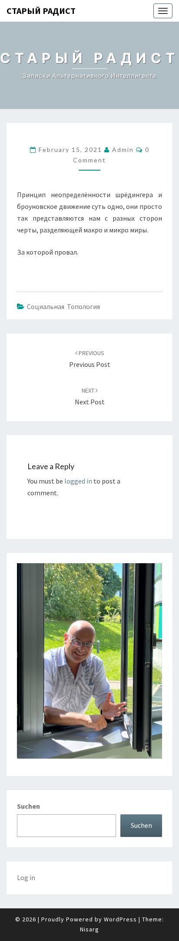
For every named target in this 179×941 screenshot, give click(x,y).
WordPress (120, 919)
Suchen (28, 806)
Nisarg (89, 929)
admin (123, 149)
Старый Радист (41, 10)
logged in (78, 481)
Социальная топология (63, 306)
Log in (26, 877)
